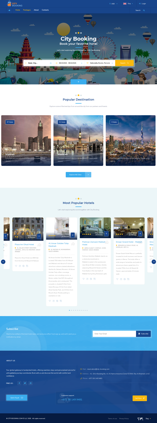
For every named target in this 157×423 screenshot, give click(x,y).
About (36, 10)
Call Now (138, 398)
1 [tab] (69, 310)
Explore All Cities (75, 175)
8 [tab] (83, 310)
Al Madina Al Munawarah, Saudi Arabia (60, 250)
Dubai (113, 154)
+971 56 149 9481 (95, 378)
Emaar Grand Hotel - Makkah (129, 242)
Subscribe (144, 334)
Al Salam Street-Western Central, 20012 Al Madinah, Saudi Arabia (27, 250)
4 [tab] (75, 310)
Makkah (10, 154)
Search (123, 63)
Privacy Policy (124, 419)
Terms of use (112, 419)
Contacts (45, 10)
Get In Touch (15, 398)
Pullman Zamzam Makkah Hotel (93, 243)
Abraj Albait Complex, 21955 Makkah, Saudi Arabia (94, 249)
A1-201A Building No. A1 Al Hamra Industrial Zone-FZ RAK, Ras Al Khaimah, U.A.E (120, 374)
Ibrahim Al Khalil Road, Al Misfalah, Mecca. (127, 246)
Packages (27, 10)
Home (17, 10)
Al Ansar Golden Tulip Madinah (59, 244)
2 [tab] (71, 310)
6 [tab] (79, 310)
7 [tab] (81, 310)
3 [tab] (73, 310)
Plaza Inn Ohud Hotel (24, 244)
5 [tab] (77, 310)
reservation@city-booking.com (98, 369)
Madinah (63, 154)
